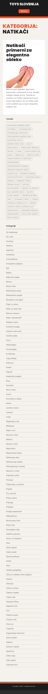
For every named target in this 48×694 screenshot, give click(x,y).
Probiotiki (9, 507)
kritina (10, 151)
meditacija (19, 155)
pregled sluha (13, 184)
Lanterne (9, 412)
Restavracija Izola (13, 521)
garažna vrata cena (15, 144)
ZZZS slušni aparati (30, 214)
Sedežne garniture (13, 534)
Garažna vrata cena (13, 331)
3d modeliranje (11, 232)
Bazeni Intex (11, 286)
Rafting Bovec (11, 516)
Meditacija (10, 426)
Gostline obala (11, 336)
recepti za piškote (30, 188)
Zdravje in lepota (12, 647)
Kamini (8, 367)
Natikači (9, 439)
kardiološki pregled (30, 147)
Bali (7, 268)
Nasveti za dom (12, 435)
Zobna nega (10, 656)
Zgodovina (10, 651)
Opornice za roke (12, 471)
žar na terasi (13, 218)
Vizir (8, 611)
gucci (29, 144)
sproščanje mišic (29, 195)
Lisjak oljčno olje (32, 151)
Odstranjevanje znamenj (15, 466)
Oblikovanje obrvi (12, 458)
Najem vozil (10, 430)
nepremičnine (13, 162)
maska (9, 155)
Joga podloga (11, 358)
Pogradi (9, 489)
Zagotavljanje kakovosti (15, 633)
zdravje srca (12, 210)
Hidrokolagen (11, 345)
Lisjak (19, 151)
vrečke (33, 203)
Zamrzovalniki (11, 638)
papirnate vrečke (28, 173)
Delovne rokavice (12, 313)
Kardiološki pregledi (13, 376)
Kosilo (8, 394)
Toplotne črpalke (12, 593)
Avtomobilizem (12, 259)
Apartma (9, 246)
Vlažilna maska (12, 615)
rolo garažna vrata (15, 192)
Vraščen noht (11, 620)
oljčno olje (12, 173)
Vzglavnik (10, 629)
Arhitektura (10, 255)
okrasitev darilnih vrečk (18, 170)
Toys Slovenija (24, 4)
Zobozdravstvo (12, 665)
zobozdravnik (13, 214)
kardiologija (12, 147)
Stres (8, 566)
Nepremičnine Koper (14, 453)
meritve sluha (33, 155)
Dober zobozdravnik (13, 318)
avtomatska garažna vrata (18, 125)
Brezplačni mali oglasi (14, 300)
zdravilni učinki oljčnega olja (20, 206)
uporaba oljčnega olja (17, 203)
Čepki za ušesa (12, 304)
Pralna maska (11, 498)
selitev (30, 192)
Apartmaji (9, 250)
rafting (26, 184)
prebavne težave (24, 181)
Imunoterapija (11, 349)
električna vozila (14, 140)
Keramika (9, 385)
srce (9, 199)
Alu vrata (9, 237)
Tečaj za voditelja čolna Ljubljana (19, 575)
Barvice (9, 282)
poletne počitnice (15, 177)
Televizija (9, 584)
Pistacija (9, 480)
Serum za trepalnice (14, 538)
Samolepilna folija (13, 530)
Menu (24, 11)
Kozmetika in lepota (13, 399)
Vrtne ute (9, 624)
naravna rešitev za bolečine (19, 158)
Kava (8, 381)
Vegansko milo (11, 606)
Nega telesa (10, 448)
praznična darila (33, 177)
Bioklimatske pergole (14, 295)
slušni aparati (13, 195)
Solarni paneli (11, 552)
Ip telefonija (10, 354)
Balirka (8, 273)
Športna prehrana (12, 557)
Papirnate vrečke (12, 475)
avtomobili (11, 129)
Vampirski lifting (12, 602)
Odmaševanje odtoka (14, 462)
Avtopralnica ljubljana (14, 264)
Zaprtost (9, 642)
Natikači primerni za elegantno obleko (19, 52)
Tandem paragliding (13, 570)
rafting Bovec (13, 188)
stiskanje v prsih (22, 199)
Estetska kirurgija (13, 327)
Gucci (8, 340)
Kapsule (9, 372)
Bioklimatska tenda (13, 291)
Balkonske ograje (12, 277)
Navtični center (12, 444)
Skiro (8, 543)
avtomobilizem (25, 129)
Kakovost (9, 363)
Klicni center (11, 390)
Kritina (8, 403)
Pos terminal (11, 493)
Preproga (9, 503)
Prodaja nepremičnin (14, 512)
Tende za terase (12, 588)
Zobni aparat (11, 660)
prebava (10, 181)
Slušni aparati (11, 548)
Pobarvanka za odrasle (15, 484)
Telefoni (9, 579)
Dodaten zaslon (12, 322)
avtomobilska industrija (17, 133)
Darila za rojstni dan (13, 309)
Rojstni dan (10, 525)
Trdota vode (10, 597)
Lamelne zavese (12, 408)
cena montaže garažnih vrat (19, 136)
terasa (35, 199)
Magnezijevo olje (12, 421)
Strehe (8, 561)
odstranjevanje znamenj (17, 166)
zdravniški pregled (30, 210)
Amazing (9, 241)
